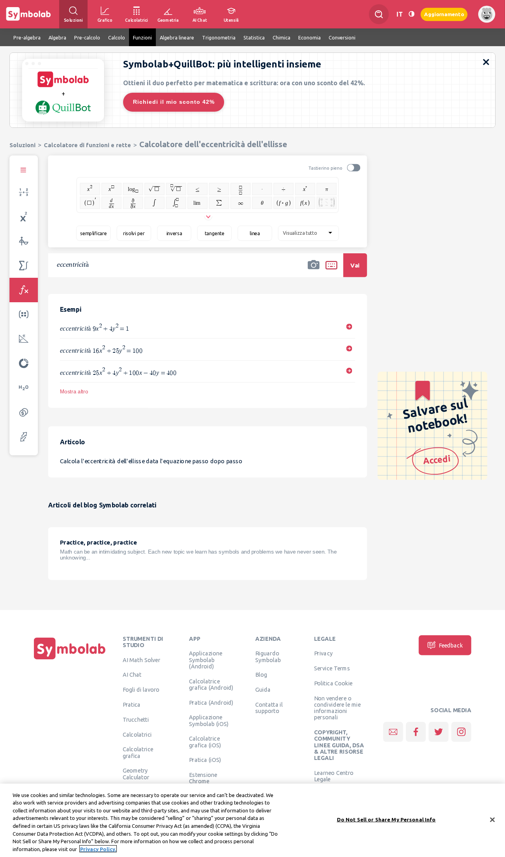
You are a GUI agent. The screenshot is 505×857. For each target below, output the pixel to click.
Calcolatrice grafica (138, 752)
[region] (252, 820)
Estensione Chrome (203, 778)
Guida (263, 690)
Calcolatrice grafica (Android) (211, 684)
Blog (261, 675)
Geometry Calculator (136, 773)
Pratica (132, 704)
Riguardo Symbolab (268, 656)
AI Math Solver (141, 660)
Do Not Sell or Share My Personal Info (386, 819)
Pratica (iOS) (205, 760)
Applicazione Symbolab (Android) (205, 660)
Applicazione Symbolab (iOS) (208, 720)
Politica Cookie (333, 683)
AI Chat (132, 675)
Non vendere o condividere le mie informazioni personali (337, 707)
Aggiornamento (444, 14)
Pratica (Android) (211, 702)
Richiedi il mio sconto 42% (174, 102)
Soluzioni (22, 145)
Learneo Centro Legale (334, 775)
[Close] (492, 819)
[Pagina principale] (70, 659)
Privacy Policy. (98, 848)
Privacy (323, 653)
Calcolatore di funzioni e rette (87, 145)
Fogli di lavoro (141, 690)
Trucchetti (136, 719)
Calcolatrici (137, 734)
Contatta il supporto (268, 707)
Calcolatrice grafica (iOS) (205, 741)
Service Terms (332, 668)
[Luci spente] (411, 14)
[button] (314, 270)
